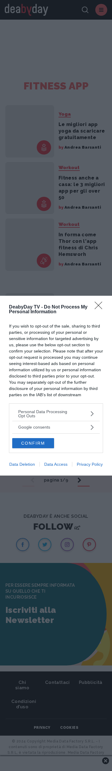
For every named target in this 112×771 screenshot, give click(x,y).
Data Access (55, 464)
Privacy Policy (90, 464)
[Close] (100, 307)
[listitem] (56, 414)
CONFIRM (33, 443)
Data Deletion (22, 464)
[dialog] (56, 386)
